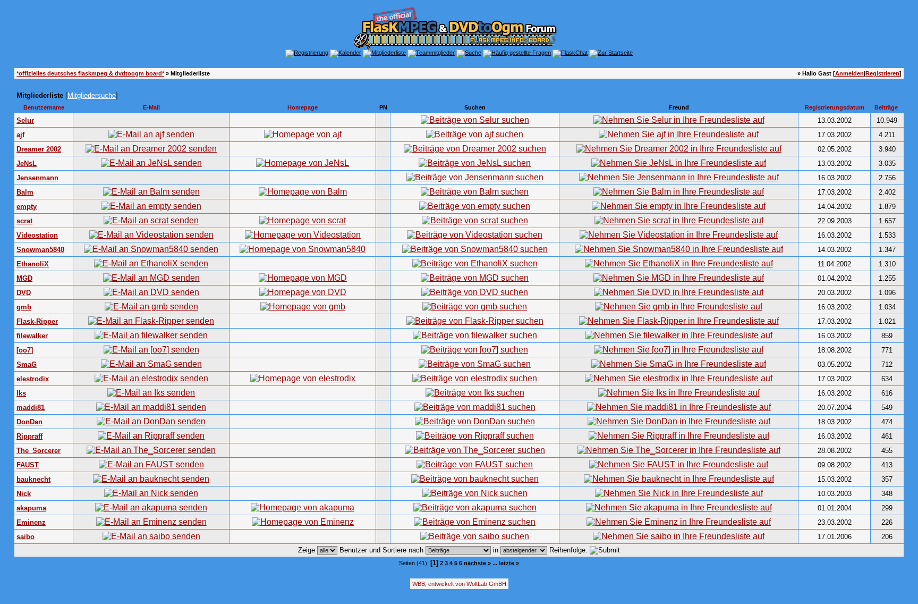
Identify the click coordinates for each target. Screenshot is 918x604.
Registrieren (882, 73)
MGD (24, 278)
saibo (25, 537)
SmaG (26, 364)
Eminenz (31, 522)
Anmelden (849, 73)
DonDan (29, 422)
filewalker (32, 336)
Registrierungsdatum (834, 107)
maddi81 (30, 408)
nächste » (477, 563)
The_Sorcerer (38, 451)
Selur (25, 120)
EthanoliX (32, 264)
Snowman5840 (40, 250)
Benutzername (43, 107)
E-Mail (151, 107)
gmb (23, 307)
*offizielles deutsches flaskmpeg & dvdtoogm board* (90, 73)
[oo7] (24, 350)
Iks (21, 393)
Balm (24, 192)
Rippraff (29, 436)
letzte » (509, 563)
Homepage (302, 107)
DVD (23, 293)
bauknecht (33, 479)
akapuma (31, 508)
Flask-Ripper (37, 321)
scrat (24, 221)
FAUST (27, 465)
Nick (23, 494)
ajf (20, 135)
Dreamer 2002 (38, 149)
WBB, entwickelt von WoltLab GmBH (459, 584)
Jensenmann (37, 178)
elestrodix (32, 379)
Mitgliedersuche (91, 95)
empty (26, 207)
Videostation (37, 235)
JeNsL (26, 163)
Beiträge (886, 107)
